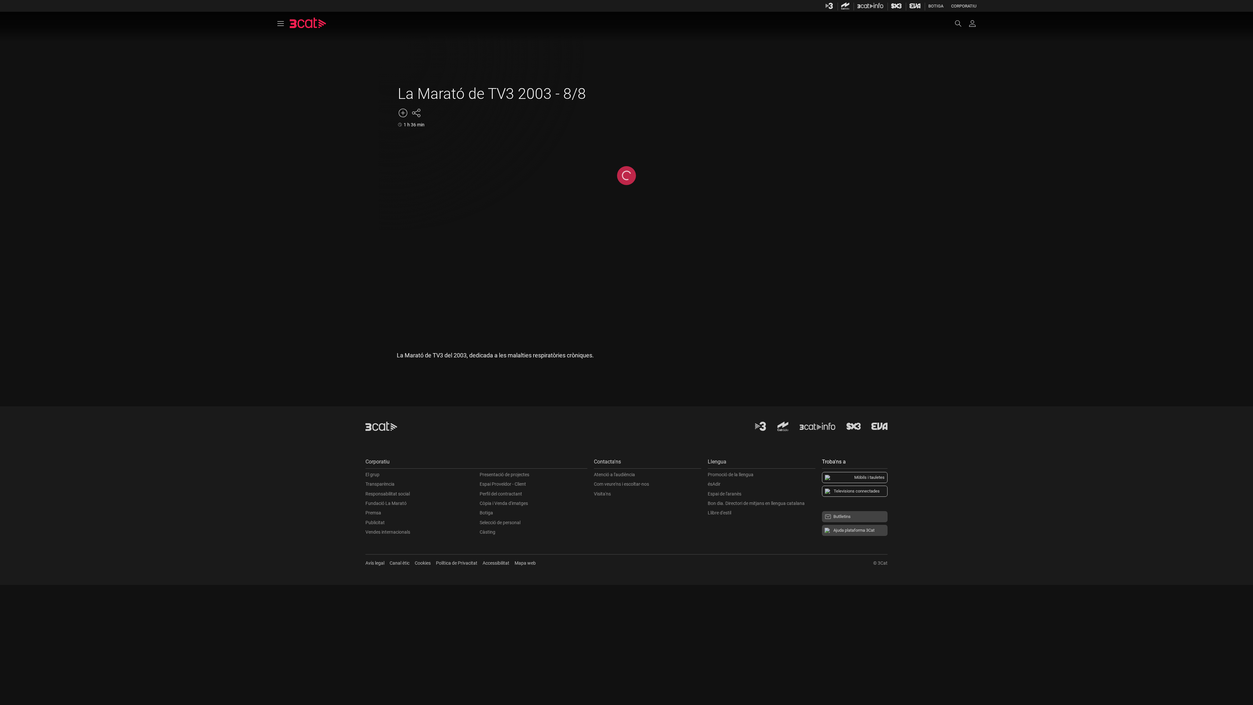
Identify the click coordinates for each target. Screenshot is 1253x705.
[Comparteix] (416, 113)
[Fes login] (972, 23)
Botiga (935, 6)
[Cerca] (961, 23)
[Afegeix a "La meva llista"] (403, 113)
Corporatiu (963, 6)
